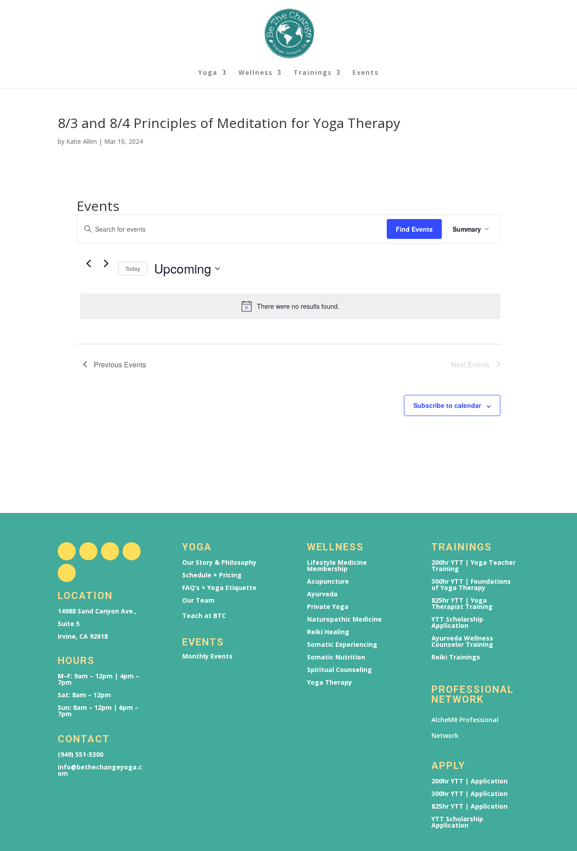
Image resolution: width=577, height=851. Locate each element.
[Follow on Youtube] (132, 551)
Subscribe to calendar (447, 405)
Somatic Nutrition (336, 657)
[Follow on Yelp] (67, 573)
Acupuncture (328, 581)
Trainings (312, 73)
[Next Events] (106, 263)
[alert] (290, 306)
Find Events (414, 228)
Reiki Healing (328, 632)
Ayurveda (322, 594)
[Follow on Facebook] (67, 551)
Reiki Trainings (455, 657)
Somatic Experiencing (342, 644)
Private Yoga (327, 607)
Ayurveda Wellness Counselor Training (462, 641)
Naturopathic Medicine (344, 619)
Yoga (208, 73)
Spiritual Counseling (339, 670)
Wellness (255, 73)
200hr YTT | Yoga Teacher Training (473, 565)
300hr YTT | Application (469, 794)
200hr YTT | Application (469, 781)
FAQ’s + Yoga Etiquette (219, 588)
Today (132, 268)
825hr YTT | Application (469, 806)
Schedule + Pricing (212, 575)
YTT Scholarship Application (457, 622)
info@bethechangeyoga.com (100, 770)
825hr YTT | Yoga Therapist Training (462, 603)
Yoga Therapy (329, 682)
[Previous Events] (88, 263)
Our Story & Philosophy (219, 562)
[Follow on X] (110, 551)
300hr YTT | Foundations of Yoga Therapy (471, 584)
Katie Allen (81, 141)
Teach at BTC (204, 616)
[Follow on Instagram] (88, 551)
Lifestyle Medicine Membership (337, 565)
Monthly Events (207, 656)
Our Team (198, 600)
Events (366, 73)
